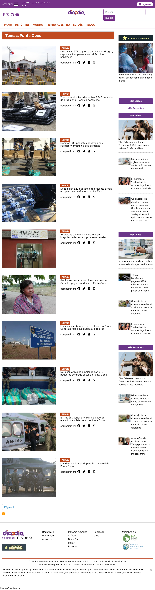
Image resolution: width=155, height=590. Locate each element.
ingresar (146, 4)
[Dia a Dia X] (8, 14)
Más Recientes (136, 108)
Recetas (72, 546)
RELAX (90, 24)
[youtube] (26, 537)
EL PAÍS (78, 24)
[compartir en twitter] (84, 62)
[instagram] (31, 537)
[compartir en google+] (89, 62)
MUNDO (38, 24)
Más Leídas (136, 101)
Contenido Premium (139, 38)
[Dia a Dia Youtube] (17, 14)
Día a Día (73, 539)
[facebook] (17, 537)
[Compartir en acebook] (79, 62)
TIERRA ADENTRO (58, 24)
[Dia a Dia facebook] (4, 14)
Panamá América (77, 531)
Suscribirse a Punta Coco (3, 513)
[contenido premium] (14, 547)
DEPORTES (22, 24)
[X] (21, 537)
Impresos (99, 531)
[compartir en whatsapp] (94, 62)
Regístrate (48, 531)
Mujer (71, 542)
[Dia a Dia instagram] (13, 14)
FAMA (8, 24)
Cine (96, 535)
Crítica (72, 535)
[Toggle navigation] (16, 4)
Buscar (109, 17)
